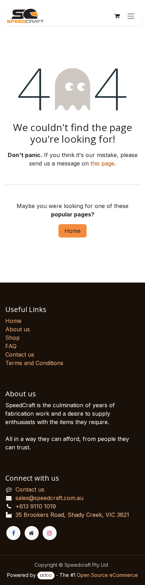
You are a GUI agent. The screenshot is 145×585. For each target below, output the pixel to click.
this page (102, 163)
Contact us (19, 354)
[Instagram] (50, 533)
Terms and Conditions (34, 362)
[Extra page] (32, 533)
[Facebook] (13, 533)
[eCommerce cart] (117, 16)
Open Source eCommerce (107, 575)
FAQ (11, 346)
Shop (12, 337)
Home (72, 230)
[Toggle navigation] (131, 15)
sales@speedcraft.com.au (49, 497)
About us (17, 329)
